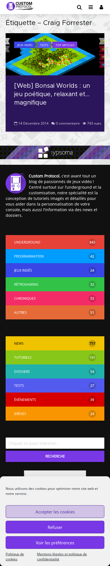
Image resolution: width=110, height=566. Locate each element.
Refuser (55, 527)
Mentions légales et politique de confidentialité (62, 557)
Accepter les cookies (55, 512)
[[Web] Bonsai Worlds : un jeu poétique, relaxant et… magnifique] (55, 54)
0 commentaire (68, 123)
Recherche (55, 456)
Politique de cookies (15, 557)
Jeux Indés (24, 45)
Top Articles (65, 45)
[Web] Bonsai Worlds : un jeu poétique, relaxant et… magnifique (52, 94)
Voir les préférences (55, 542)
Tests (44, 45)
